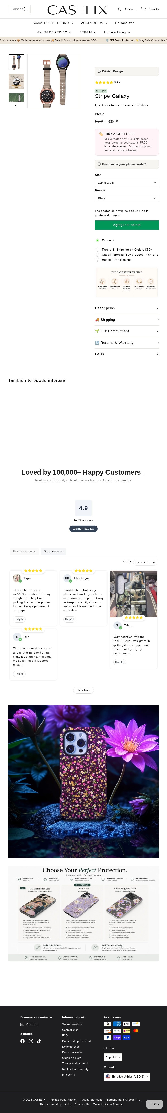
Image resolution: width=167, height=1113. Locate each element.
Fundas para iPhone (62, 1099)
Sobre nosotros (72, 1024)
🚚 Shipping (105, 320)
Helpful (19, 619)
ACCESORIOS (92, 23)
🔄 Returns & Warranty (114, 343)
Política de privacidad (76, 1041)
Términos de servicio (76, 1063)
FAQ (65, 1035)
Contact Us (82, 1104)
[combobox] (19, 9)
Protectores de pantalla (55, 1104)
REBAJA (86, 32)
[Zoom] (54, 81)
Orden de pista (71, 1057)
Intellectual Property (75, 1069)
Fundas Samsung (91, 1099)
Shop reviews (53, 551)
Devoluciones (71, 1046)
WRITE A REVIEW (83, 528)
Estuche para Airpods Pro (123, 1099)
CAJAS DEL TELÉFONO (51, 23)
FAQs (99, 354)
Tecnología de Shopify (108, 1104)
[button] (127, 82)
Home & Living (115, 32)
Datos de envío (72, 1052)
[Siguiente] (16, 105)
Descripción (105, 308)
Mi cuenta (68, 1074)
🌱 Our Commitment (112, 331)
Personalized (124, 23)
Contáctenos (70, 1029)
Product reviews (24, 551)
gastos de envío (112, 210)
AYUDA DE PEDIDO (52, 32)
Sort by (127, 561)
